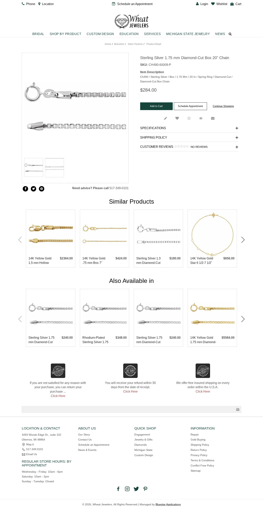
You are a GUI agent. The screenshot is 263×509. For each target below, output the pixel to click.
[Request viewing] (201, 118)
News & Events (87, 449)
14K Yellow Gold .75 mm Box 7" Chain (93, 261)
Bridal (38, 34)
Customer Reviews (174, 147)
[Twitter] (33, 188)
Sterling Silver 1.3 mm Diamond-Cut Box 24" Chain (148, 261)
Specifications (153, 128)
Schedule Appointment (190, 106)
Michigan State (143, 449)
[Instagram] (127, 488)
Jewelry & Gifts (143, 439)
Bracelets (119, 44)
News (220, 34)
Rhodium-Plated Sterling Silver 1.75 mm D (95, 340)
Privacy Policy (199, 455)
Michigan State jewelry (188, 34)
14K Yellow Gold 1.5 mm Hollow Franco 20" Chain (40, 261)
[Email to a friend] (213, 118)
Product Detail (153, 44)
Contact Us (85, 439)
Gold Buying (198, 439)
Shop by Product (65, 34)
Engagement (142, 434)
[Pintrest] (41, 188)
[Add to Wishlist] (177, 118)
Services (152, 34)
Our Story (84, 434)
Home (108, 44)
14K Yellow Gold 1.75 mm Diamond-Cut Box (203, 340)
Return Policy (199, 449)
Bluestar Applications (168, 504)
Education (129, 34)
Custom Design (100, 34)
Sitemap (196, 470)
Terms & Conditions (202, 460)
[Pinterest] (145, 488)
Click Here (58, 396)
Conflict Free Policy (202, 465)
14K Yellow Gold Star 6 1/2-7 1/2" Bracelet (201, 261)
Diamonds (140, 444)
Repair (195, 434)
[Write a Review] (165, 118)
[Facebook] (25, 188)
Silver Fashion (135, 44)
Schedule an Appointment (93, 444)
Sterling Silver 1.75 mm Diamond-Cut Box (41, 340)
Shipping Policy (153, 137)
